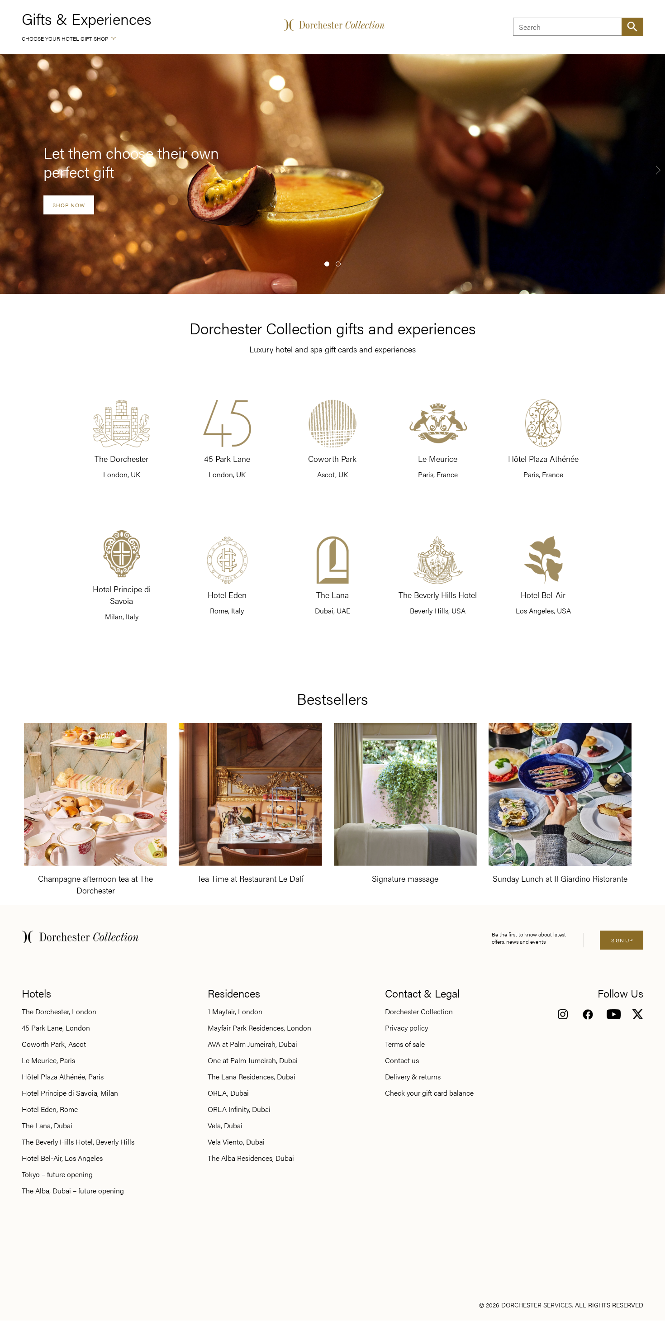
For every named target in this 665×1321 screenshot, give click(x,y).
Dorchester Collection (419, 1011)
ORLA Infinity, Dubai (239, 1109)
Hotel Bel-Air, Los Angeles (62, 1158)
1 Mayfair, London (235, 1011)
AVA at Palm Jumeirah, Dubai (252, 1044)
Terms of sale (405, 1044)
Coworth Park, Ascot (54, 1044)
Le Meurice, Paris (48, 1060)
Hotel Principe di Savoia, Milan (70, 1093)
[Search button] (632, 27)
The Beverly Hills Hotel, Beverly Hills (78, 1141)
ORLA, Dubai (228, 1093)
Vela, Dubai (225, 1125)
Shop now (68, 205)
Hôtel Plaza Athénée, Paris (63, 1076)
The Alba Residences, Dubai (251, 1158)
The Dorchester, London (59, 1011)
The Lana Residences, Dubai (251, 1076)
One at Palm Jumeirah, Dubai (253, 1060)
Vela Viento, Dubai (236, 1141)
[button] (326, 264)
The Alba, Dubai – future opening (73, 1190)
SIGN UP (621, 940)
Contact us (402, 1060)
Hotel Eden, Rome (50, 1109)
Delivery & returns (413, 1076)
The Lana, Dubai (47, 1125)
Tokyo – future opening (57, 1174)
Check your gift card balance (429, 1093)
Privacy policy (406, 1027)
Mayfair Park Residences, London (259, 1027)
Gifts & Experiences (87, 18)
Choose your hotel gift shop (65, 38)
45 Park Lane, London (56, 1027)
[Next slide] (658, 170)
